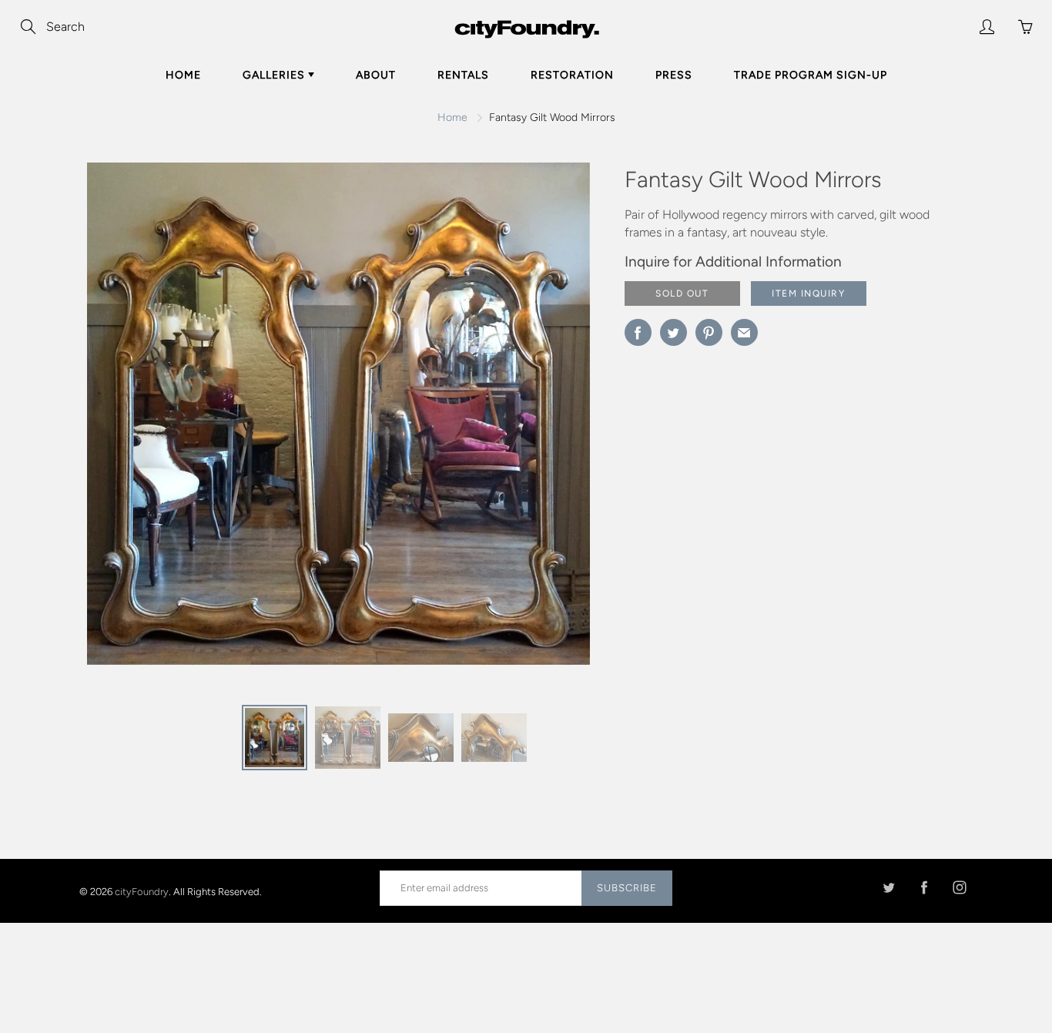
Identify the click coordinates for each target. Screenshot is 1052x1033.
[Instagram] (959, 887)
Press (673, 75)
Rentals (463, 75)
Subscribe (627, 888)
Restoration (572, 75)
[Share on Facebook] (638, 332)
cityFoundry (142, 891)
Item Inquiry (808, 293)
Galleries (275, 75)
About (376, 75)
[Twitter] (888, 887)
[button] (547, 419)
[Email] (744, 332)
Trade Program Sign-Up (810, 75)
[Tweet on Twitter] (673, 332)
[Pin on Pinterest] (708, 332)
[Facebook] (923, 887)
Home (183, 75)
